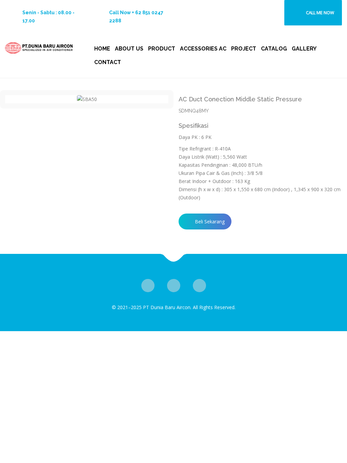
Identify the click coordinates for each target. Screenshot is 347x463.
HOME (102, 48)
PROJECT (243, 48)
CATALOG (274, 48)
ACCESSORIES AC (203, 48)
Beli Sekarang (210, 221)
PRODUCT (161, 48)
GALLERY (304, 48)
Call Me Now (320, 12)
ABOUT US (129, 48)
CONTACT (107, 62)
